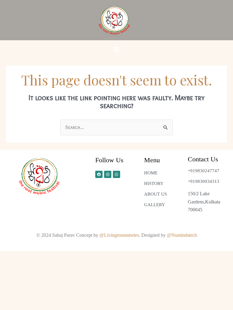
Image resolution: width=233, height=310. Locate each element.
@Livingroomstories (119, 235)
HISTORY (154, 183)
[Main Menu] (116, 49)
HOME (150, 172)
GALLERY (154, 204)
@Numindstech (182, 235)
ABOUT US (155, 194)
